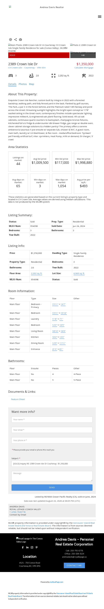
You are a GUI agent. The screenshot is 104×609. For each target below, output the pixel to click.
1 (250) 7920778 (17, 512)
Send (52, 487)
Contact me (74, 565)
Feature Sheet (18, 399)
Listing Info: (16, 246)
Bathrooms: (16, 361)
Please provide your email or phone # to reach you (33, 450)
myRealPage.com (56, 582)
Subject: (15, 458)
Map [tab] (31, 84)
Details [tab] (12, 84)
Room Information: (21, 291)
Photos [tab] (23, 84)
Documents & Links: (22, 391)
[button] (23, 547)
